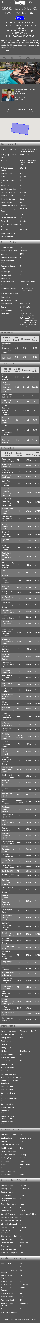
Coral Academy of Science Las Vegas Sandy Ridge (7, 384)
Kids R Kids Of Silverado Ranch (8, 859)
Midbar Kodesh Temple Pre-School (7, 503)
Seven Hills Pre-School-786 (8, 808)
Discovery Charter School (7, 415)
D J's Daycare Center (7, 579)
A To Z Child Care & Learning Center (8, 882)
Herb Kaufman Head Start (7, 1011)
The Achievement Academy (7, 565)
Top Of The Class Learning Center (7, 597)
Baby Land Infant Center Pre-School (7, 986)
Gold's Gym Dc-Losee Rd (7, 677)
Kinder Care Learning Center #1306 (8, 815)
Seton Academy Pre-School (7, 979)
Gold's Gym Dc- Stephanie (7, 682)
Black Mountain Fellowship (8, 868)
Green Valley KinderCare (6, 458)
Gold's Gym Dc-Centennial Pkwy (7, 670)
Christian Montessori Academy (6, 874)
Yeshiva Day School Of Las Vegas (7, 519)
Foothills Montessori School (6, 728)
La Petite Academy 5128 (7, 716)
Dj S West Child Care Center (7, 590)
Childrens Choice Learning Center (8, 835)
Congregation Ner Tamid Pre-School (7, 511)
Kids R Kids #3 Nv (8, 863)
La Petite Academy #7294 (7, 463)
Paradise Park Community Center (7, 973)
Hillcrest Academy (5, 695)
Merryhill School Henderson (8, 469)
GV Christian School (6, 722)
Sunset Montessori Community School (6, 708)
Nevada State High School (7, 392)
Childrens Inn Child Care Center (7, 910)
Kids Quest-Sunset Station (7, 848)
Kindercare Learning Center (8, 452)
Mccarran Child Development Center (7, 933)
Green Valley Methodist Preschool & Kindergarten (7, 484)
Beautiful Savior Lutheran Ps (8, 966)
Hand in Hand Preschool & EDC (8, 768)
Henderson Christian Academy (6, 539)
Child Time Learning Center (8, 609)
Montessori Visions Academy (8, 701)
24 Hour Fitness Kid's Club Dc (7, 853)
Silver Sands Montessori (6, 398)
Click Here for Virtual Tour (20, 109)
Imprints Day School (7, 787)
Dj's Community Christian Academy (8, 557)
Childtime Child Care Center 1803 (7, 616)
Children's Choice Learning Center (8, 841)
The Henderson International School (7, 762)
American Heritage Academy (5, 794)
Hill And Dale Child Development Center (7, 947)
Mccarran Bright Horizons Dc (8, 940)
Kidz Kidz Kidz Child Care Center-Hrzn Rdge (7, 548)
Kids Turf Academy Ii (6, 821)
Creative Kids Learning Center (8, 604)
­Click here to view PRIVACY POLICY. (21, 1322)
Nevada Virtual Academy (7, 377)
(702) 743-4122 (19, 100)
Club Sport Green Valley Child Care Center (6, 753)
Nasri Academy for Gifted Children (7, 649)
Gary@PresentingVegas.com (22, 98)
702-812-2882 (25, 155)
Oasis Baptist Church (7, 903)
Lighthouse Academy (6, 533)
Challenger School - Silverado (6, 744)
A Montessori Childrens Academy (7, 641)
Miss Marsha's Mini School (7, 782)
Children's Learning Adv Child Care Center (6, 918)
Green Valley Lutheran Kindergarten (7, 526)
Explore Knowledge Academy (6, 432)
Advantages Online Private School (7, 633)
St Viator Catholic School (8, 1000)
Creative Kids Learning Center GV (8, 657)
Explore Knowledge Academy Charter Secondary (6, 406)
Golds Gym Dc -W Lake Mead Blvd (7, 689)
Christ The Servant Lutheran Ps (6, 475)
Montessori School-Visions (7, 663)
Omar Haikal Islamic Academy (8, 926)
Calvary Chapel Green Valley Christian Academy (7, 624)
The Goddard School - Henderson (6, 801)
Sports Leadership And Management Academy (7, 423)
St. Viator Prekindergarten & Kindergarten (8, 994)
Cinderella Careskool (5, 961)
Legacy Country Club (24, 25)
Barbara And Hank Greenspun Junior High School (6, 348)
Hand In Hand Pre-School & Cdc (7, 775)
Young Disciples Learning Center (8, 955)
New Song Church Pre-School (6, 828)
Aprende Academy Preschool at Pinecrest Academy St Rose (6, 893)
